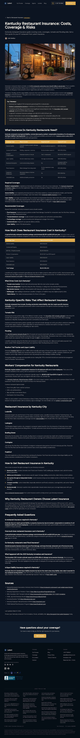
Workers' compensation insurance (18, 106)
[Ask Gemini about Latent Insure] (10, 664)
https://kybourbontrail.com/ (27, 599)
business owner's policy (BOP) (65, 136)
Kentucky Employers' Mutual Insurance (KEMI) (19, 379)
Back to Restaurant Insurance (15, 17)
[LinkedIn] (5, 668)
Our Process (20, 3)
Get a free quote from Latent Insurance (58, 614)
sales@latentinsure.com (69, 655)
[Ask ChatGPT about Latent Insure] (5, 664)
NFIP (38, 338)
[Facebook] (8, 668)
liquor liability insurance (59, 201)
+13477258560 (67, 652)
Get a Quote (40, 636)
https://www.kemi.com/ (38, 601)
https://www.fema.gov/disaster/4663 (36, 596)
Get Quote (69, 3)
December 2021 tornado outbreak (55, 316)
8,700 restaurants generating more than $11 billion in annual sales (47, 86)
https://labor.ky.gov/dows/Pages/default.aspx (42, 592)
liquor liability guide (52, 574)
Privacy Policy (51, 655)
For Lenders (35, 657)
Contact (34, 660)
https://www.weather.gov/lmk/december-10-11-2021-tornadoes (47, 594)
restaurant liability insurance (49, 195)
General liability (40, 418)
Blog (45, 3)
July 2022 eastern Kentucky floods (16, 334)
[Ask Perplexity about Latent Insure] (12, 664)
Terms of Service (52, 657)
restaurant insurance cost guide (13, 276)
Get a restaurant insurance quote (14, 493)
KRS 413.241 (11, 200)
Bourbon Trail (15, 350)
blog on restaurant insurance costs (34, 276)
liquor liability (34, 116)
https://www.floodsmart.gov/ (38, 604)
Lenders (40, 3)
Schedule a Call (67, 657)
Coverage (27, 3)
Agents (34, 3)
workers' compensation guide (64, 400)
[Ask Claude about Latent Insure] (7, 664)
